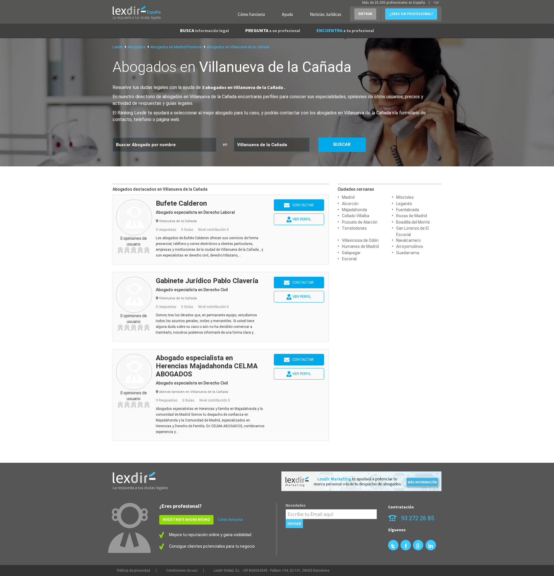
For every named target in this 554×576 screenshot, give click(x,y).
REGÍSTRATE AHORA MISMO (186, 519)
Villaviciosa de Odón (360, 240)
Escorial (349, 259)
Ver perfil (301, 219)
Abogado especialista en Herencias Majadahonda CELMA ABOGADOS (207, 366)
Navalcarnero (408, 240)
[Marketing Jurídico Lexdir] (361, 481)
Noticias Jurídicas (325, 14)
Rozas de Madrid (411, 215)
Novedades (296, 505)
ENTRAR (365, 13)
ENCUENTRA (345, 30)
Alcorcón (350, 203)
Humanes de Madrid (360, 246)
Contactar (302, 205)
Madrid (348, 197)
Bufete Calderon (181, 203)
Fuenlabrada (407, 209)
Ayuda (287, 14)
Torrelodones (354, 228)
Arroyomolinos (409, 246)
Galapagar (351, 252)
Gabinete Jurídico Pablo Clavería (207, 281)
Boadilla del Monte (413, 222)
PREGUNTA (272, 30)
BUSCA (204, 30)
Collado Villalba (355, 215)
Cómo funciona (251, 14)
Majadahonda (354, 209)
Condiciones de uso (181, 570)
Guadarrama (407, 252)
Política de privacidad (133, 570)
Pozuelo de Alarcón (359, 222)
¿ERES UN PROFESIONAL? (411, 13)
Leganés (404, 203)
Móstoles (405, 197)
